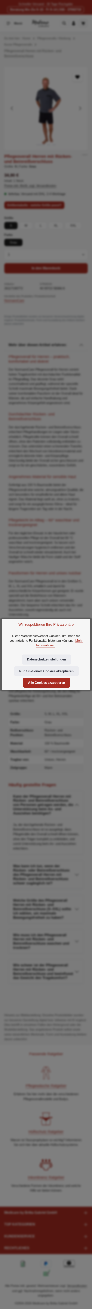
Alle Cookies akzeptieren (46, 682)
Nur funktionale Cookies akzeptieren (46, 671)
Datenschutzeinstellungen (46, 659)
